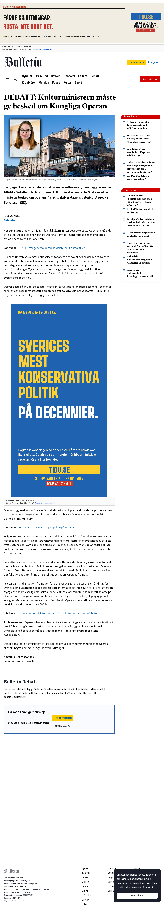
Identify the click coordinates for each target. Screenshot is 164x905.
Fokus (56, 82)
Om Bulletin (113, 868)
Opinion (44, 82)
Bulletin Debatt (11, 220)
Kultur (67, 82)
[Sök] (15, 79)
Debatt (94, 76)
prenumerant (41, 722)
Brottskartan (150, 79)
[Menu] (8, 79)
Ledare (82, 76)
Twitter (137, 868)
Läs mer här (148, 887)
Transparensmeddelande (41, 49)
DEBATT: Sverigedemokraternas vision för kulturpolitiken (50, 248)
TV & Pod (42, 76)
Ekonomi (69, 76)
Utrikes (56, 76)
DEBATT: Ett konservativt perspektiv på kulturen (45, 527)
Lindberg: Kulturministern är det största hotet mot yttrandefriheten (57, 613)
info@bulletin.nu (20, 886)
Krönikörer (29, 82)
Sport (78, 82)
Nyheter (27, 76)
